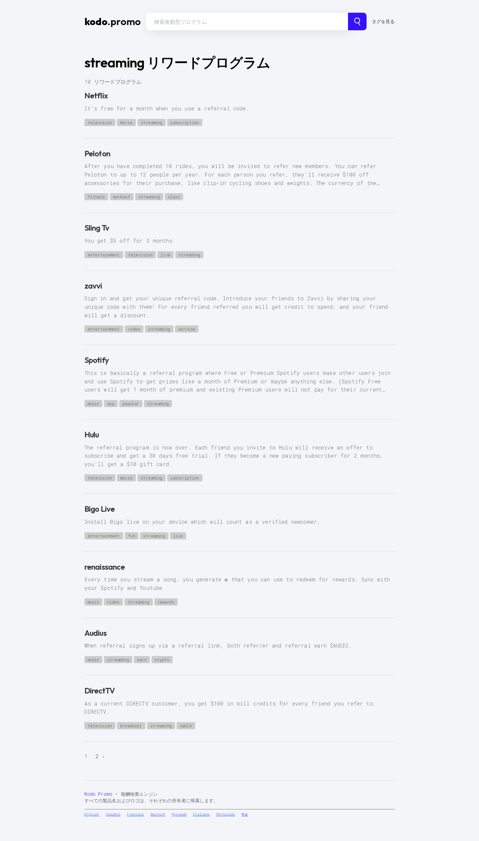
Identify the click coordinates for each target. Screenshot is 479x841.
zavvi (93, 286)
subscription (184, 122)
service (186, 329)
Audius (95, 633)
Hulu (91, 434)
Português (225, 814)
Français (135, 814)
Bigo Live (99, 509)
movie (126, 122)
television (100, 122)
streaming (151, 122)
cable (186, 725)
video (134, 329)
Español (113, 814)
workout (121, 196)
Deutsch (158, 814)
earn (142, 659)
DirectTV (99, 690)
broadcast (131, 725)
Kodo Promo (98, 794)
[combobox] (247, 21)
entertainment (104, 254)
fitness (96, 196)
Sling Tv (96, 228)
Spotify (96, 360)
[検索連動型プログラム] (357, 21)
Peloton (97, 153)
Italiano (201, 814)
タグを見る (383, 21)
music (93, 403)
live (165, 254)
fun (131, 535)
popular (131, 403)
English (91, 814)
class (174, 196)
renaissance (104, 567)
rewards (166, 602)
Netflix (96, 95)
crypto (162, 659)
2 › (100, 756)
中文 (244, 814)
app (110, 403)
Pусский (179, 814)
